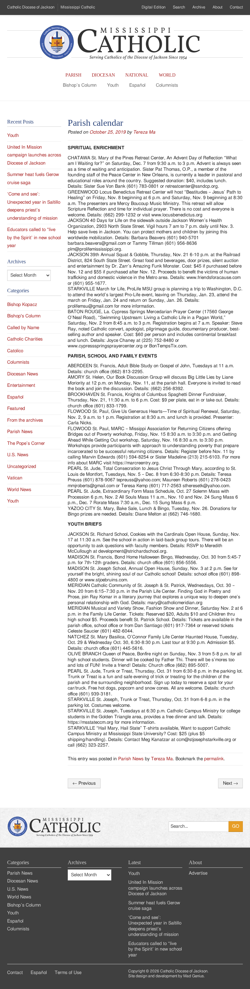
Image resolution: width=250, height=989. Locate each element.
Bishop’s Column (80, 85)
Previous (84, 783)
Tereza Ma (144, 132)
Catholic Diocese (30, 7)
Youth (113, 85)
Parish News (131, 759)
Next (230, 783)
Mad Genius (193, 976)
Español (137, 85)
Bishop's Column (24, 316)
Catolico (15, 351)
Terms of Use (68, 972)
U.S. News (17, 455)
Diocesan (103, 75)
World (167, 75)
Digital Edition (153, 7)
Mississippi (78, 7)
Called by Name (23, 328)
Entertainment (21, 385)
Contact (236, 7)
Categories (18, 862)
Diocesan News (22, 374)
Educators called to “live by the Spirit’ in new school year (34, 237)
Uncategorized (21, 466)
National (136, 75)
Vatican (14, 478)
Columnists (167, 85)
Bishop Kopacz (22, 304)
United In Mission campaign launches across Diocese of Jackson (34, 155)
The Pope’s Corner (26, 443)
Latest (134, 862)
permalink (214, 759)
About (217, 7)
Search (179, 7)
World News (19, 489)
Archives (77, 862)
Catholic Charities (25, 339)
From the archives (25, 420)
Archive (198, 7)
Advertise (198, 873)
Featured (16, 408)
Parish (73, 75)
